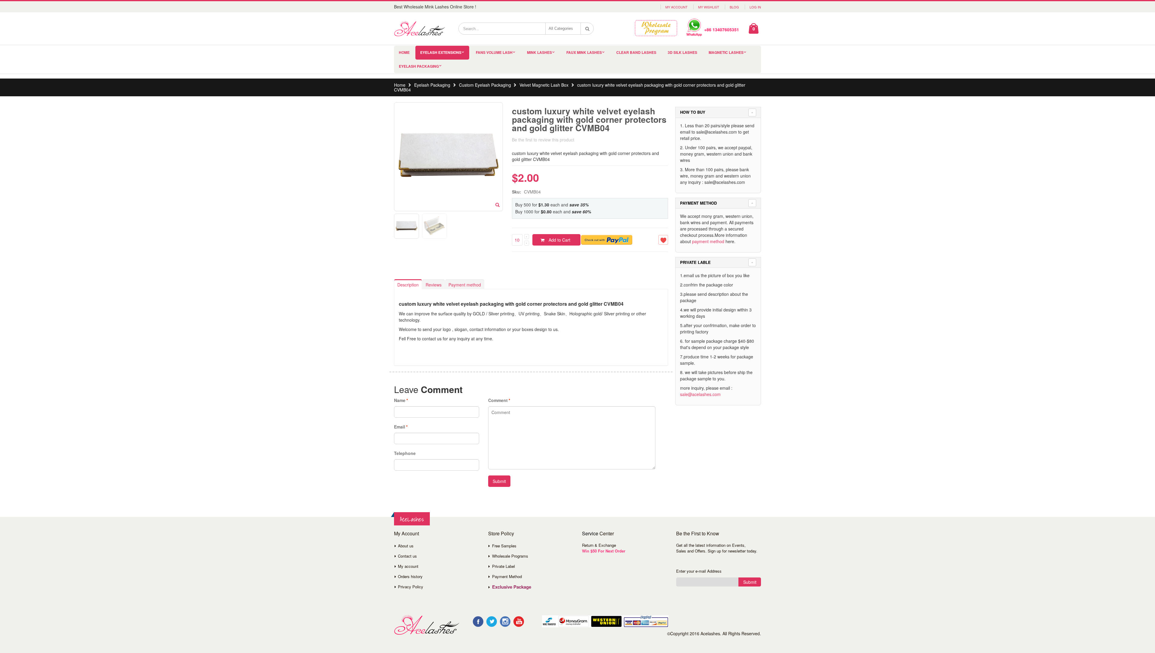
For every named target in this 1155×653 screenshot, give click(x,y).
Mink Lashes (539, 52)
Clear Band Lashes (636, 52)
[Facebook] (478, 621)
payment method (708, 241)
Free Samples (504, 546)
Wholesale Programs (510, 556)
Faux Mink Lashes (584, 52)
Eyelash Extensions (440, 52)
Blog (734, 7)
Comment (498, 400)
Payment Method (507, 576)
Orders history (410, 576)
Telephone (405, 453)
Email (399, 427)
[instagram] (505, 621)
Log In (755, 7)
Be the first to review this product (543, 140)
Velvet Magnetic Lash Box (543, 85)
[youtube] (518, 621)
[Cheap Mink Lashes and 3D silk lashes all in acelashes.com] (419, 28)
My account (408, 566)
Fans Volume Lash (494, 52)
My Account (676, 7)
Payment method (464, 285)
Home (399, 85)
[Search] (587, 28)
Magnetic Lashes (726, 52)
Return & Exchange (599, 545)
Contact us (407, 556)
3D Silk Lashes (682, 52)
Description (408, 285)
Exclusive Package (511, 586)
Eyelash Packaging (419, 66)
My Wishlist (708, 7)
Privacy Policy (410, 587)
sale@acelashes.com (700, 394)
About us (406, 546)
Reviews (434, 285)
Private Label (503, 566)
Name (399, 400)
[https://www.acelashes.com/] (426, 625)
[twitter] (491, 621)
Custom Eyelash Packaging (485, 85)
